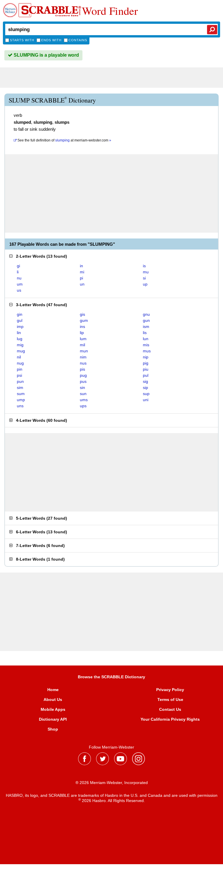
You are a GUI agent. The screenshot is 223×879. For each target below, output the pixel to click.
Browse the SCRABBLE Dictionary (111, 677)
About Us (53, 699)
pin (19, 369)
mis (146, 344)
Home (53, 689)
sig (145, 381)
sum (21, 393)
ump (21, 399)
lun (145, 338)
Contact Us (170, 709)
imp (20, 326)
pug (83, 375)
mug (21, 351)
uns (20, 405)
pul (145, 375)
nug (20, 363)
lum (83, 338)
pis (82, 369)
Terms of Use (170, 699)
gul (19, 320)
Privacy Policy (170, 689)
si (144, 278)
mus (147, 351)
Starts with (22, 40)
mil (82, 344)
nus (83, 363)
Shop (53, 729)
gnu (146, 314)
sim (20, 387)
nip (145, 357)
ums (84, 399)
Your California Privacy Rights (170, 719)
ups (83, 405)
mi (82, 272)
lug (19, 338)
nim (83, 357)
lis (145, 332)
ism (146, 326)
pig (145, 363)
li (18, 272)
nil (19, 357)
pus (83, 381)
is (144, 265)
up (145, 284)
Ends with (51, 40)
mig (20, 344)
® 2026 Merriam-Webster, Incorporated (111, 782)
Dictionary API (53, 719)
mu (146, 272)
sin (82, 387)
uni (145, 399)
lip (82, 332)
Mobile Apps (53, 709)
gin (19, 314)
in (81, 265)
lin (19, 332)
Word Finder (110, 10)
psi (19, 375)
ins (82, 326)
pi (81, 278)
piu (145, 369)
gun (146, 320)
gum (84, 320)
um (20, 284)
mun (84, 351)
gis (82, 314)
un (82, 284)
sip (145, 387)
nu (19, 278)
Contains (78, 40)
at (64, 140)
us (19, 290)
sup (146, 393)
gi (18, 265)
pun (20, 381)
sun (83, 393)
